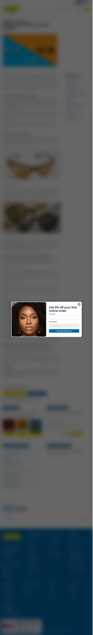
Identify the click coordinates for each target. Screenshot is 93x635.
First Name (52, 314)
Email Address (53, 321)
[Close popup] (79, 304)
